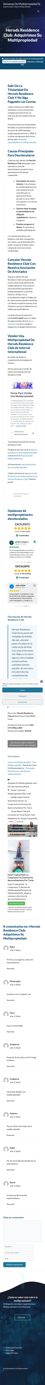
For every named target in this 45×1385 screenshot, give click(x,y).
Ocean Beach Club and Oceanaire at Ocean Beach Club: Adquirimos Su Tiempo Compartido (22, 815)
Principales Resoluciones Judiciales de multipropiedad (21, 771)
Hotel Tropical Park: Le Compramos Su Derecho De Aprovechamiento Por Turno (21, 877)
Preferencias (22, 702)
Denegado (22, 696)
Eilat (24, 793)
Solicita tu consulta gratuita (14, 62)
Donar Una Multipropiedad (19, 762)
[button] (42, 682)
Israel (28, 793)
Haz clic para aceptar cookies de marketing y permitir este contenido (22, 744)
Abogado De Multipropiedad (20, 783)
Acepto (22, 690)
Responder (11, 969)
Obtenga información (16, 903)
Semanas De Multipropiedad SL (22, 3)
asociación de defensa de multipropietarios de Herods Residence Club (22, 476)
